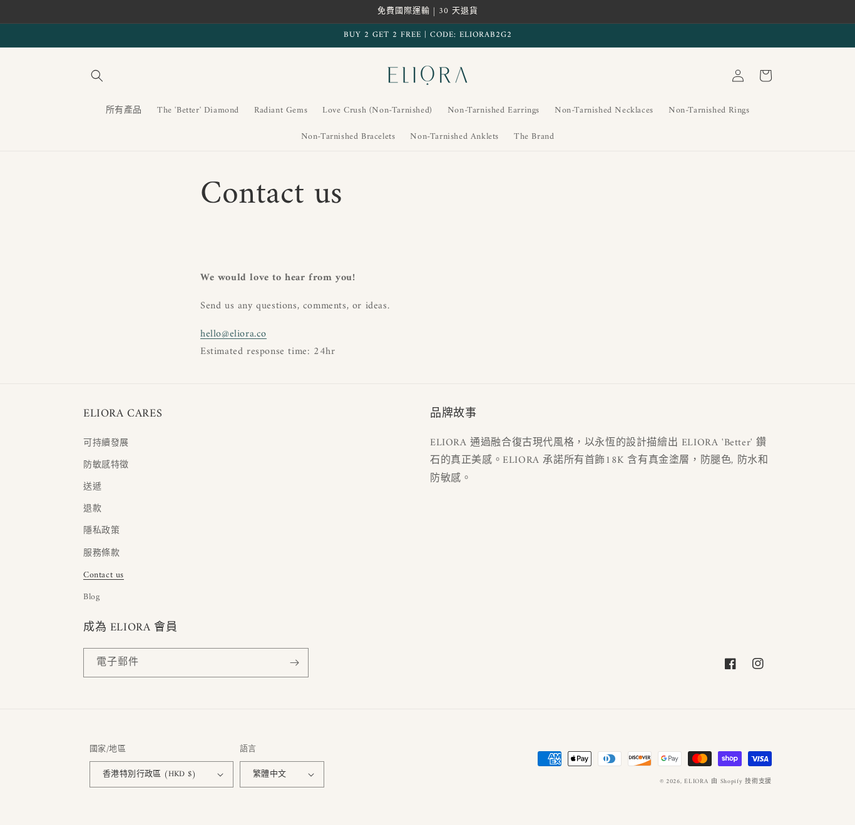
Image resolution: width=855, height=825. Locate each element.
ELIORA (696, 781)
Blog (91, 597)
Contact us (103, 575)
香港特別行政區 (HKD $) (149, 774)
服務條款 (101, 553)
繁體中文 (270, 774)
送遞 (92, 487)
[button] (97, 75)
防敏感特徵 (106, 465)
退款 (92, 509)
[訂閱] (294, 662)
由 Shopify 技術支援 (741, 781)
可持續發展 (106, 443)
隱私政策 (101, 531)
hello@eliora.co (233, 334)
